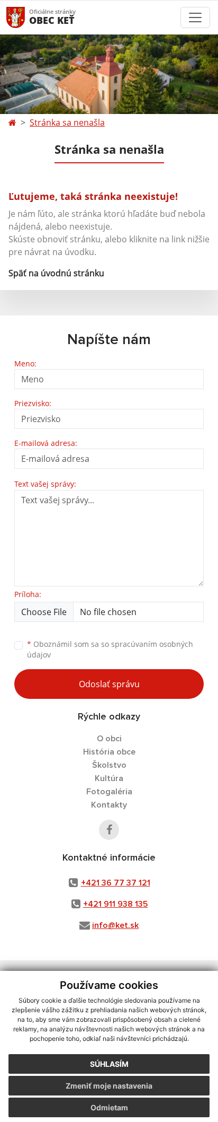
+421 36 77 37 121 (115, 883)
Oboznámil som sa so (110, 649)
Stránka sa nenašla (67, 122)
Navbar (25, 17)
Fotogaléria (109, 791)
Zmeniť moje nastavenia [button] (109, 1085)
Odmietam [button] (109, 1107)
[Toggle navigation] (195, 17)
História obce (109, 752)
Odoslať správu (109, 684)
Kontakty (109, 805)
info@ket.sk (115, 925)
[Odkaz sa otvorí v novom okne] (109, 830)
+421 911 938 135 (115, 904)
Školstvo (109, 765)
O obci (109, 738)
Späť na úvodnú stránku (56, 273)
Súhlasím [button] (109, 1063)
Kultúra (109, 778)
